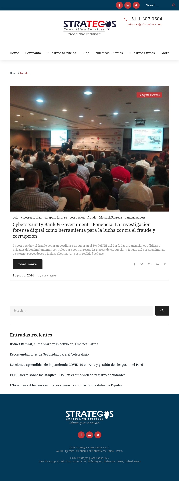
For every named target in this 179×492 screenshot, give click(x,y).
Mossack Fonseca (110, 217)
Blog (86, 53)
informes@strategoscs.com (144, 24)
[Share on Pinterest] (165, 264)
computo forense (55, 217)
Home (14, 53)
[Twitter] (136, 5)
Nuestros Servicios (61, 53)
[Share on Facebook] (134, 264)
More (165, 53)
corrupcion (77, 217)
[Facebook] (119, 5)
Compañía (33, 53)
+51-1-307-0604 (145, 18)
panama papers (135, 217)
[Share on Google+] (150, 264)
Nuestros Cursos (142, 53)
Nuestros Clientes (109, 53)
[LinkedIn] (127, 5)
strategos (49, 275)
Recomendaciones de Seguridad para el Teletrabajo (49, 354)
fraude (91, 217)
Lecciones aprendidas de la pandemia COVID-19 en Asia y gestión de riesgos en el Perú (76, 365)
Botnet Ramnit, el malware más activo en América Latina (54, 344)
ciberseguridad (31, 217)
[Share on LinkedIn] (157, 264)
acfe (15, 217)
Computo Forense (149, 95)
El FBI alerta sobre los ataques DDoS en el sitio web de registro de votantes (68, 375)
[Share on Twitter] (141, 264)
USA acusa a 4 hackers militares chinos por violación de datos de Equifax (66, 385)
